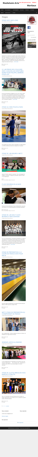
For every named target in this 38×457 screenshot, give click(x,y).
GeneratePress (27, 455)
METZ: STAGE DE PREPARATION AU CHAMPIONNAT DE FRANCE (13, 313)
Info (7, 64)
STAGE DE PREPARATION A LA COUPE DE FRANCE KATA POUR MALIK (12, 253)
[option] (32, 45)
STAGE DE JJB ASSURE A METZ (12, 153)
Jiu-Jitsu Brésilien (5, 210)
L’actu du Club (7, 12)
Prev (3, 436)
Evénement (4, 64)
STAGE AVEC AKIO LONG (10, 20)
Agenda (2, 12)
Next (35, 436)
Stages (4, 65)
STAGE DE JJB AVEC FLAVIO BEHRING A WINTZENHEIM (11, 215)
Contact (14, 12)
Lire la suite (16, 61)
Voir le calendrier (33, 37)
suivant (7, 406)
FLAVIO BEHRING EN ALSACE (11, 184)
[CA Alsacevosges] (19, 436)
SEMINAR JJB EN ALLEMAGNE (12, 342)
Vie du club (13, 210)
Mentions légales (5, 416)
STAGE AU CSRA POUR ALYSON (12, 107)
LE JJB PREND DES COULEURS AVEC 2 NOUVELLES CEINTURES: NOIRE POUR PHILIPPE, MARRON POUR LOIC (13, 72)
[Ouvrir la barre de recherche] (36, 12)
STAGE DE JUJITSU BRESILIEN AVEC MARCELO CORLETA (14, 373)
